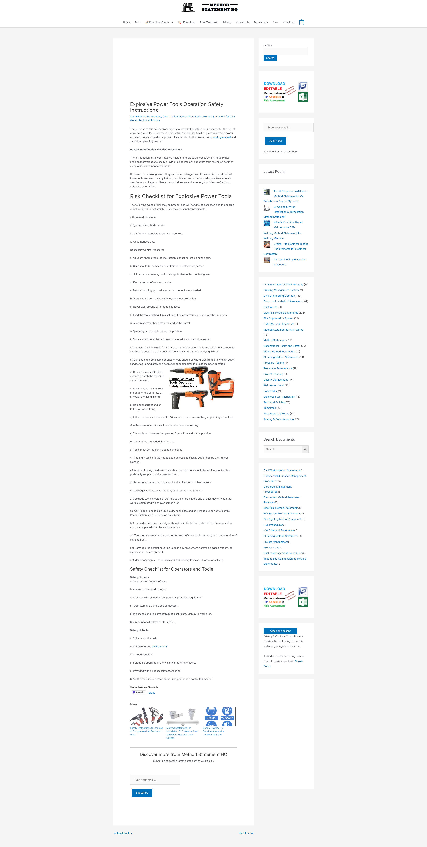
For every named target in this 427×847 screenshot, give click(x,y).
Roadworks (270, 391)
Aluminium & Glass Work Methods (283, 284)
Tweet (151, 692)
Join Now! (275, 140)
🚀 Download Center (157, 22)
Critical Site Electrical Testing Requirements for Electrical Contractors (286, 248)
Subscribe (142, 792)
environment (159, 646)
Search (268, 45)
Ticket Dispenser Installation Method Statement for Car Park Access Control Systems (285, 196)
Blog (137, 22)
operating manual (220, 137)
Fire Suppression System (278, 318)
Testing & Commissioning (279, 419)
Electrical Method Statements (281, 312)
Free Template (208, 22)
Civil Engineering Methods (145, 116)
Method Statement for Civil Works (283, 329)
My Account (261, 22)
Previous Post (123, 833)
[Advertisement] (183, 76)
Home (126, 22)
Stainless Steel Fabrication (279, 396)
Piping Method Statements (279, 351)
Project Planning (273, 374)
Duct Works (270, 307)
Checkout (288, 22)
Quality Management (276, 379)
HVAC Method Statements (279, 324)
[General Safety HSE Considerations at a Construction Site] (219, 716)
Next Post (246, 833)
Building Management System (281, 290)
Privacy (226, 22)
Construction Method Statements (182, 116)
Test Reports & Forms (276, 413)
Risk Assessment (274, 385)
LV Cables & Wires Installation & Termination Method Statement (284, 211)
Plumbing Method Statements (281, 357)
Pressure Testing (274, 362)
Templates (270, 407)
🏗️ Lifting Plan (186, 22)
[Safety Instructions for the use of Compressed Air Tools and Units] (146, 716)
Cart (275, 22)
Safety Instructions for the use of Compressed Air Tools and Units (146, 731)
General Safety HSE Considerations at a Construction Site (213, 731)
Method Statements (275, 340)
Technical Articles (149, 120)
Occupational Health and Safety (282, 345)
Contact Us (242, 22)
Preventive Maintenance (278, 368)
